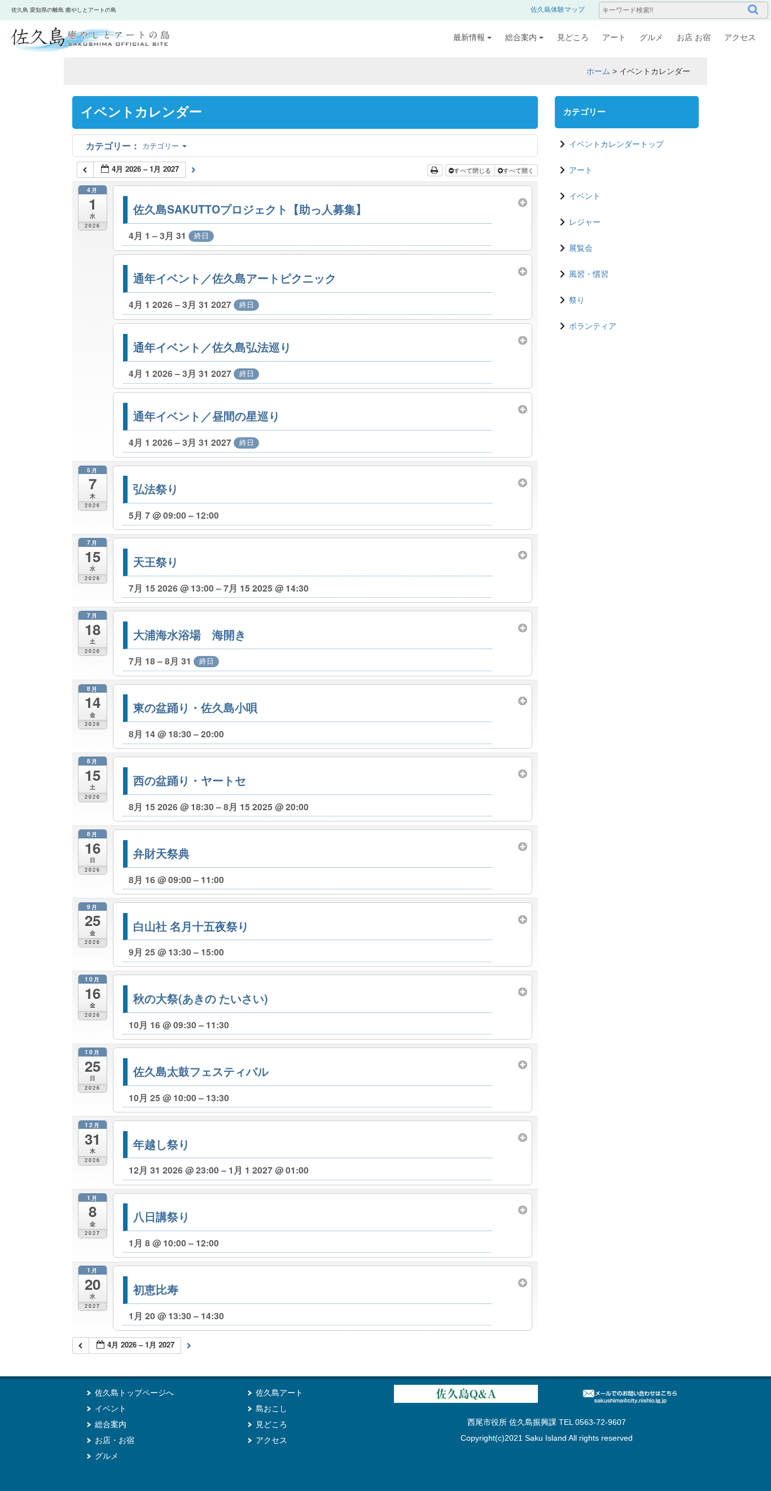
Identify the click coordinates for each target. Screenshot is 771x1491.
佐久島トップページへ (134, 1392)
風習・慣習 (588, 274)
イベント (585, 196)
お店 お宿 (694, 37)
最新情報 (469, 37)
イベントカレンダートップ (616, 144)
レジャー (585, 222)
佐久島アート (279, 1392)
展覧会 (581, 248)
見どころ (573, 37)
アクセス (740, 37)
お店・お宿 (114, 1440)
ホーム (598, 71)
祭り (577, 300)
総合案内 (521, 37)
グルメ (651, 37)
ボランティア (592, 326)
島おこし (271, 1408)
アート (614, 37)
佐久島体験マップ (558, 10)
